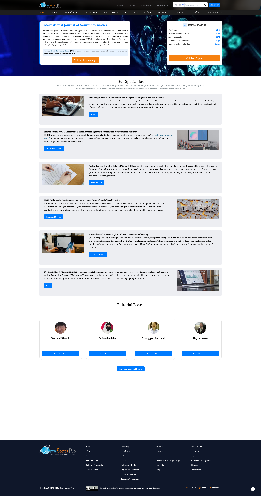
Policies (145, 5)
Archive (147, 12)
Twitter (204, 488)
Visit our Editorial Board (130, 369)
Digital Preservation (130, 469)
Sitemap (194, 465)
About (131, 5)
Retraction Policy (129, 465)
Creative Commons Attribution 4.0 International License (139, 488)
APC (48, 285)
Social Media (196, 446)
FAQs (158, 469)
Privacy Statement (129, 474)
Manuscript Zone (54, 148)
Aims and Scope (53, 217)
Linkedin (216, 488)
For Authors (178, 12)
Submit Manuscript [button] (85, 60)
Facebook (192, 488)
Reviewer (160, 455)
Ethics (123, 460)
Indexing (162, 12)
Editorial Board (71, 12)
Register (214, 5)
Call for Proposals (94, 465)
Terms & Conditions (130, 479)
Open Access (92, 455)
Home (120, 5)
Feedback (125, 451)
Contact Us (196, 469)
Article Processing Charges (168, 460)
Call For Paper (194, 58)
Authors (159, 446)
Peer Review (96, 182)
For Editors (196, 12)
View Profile (59, 353)
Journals (162, 5)
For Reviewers (215, 12)
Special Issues (131, 12)
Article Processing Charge (60, 51)
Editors (159, 451)
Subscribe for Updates (201, 460)
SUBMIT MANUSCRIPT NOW (158, 421)
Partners (195, 451)
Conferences (92, 469)
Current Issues (111, 12)
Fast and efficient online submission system (113, 421)
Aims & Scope (91, 12)
